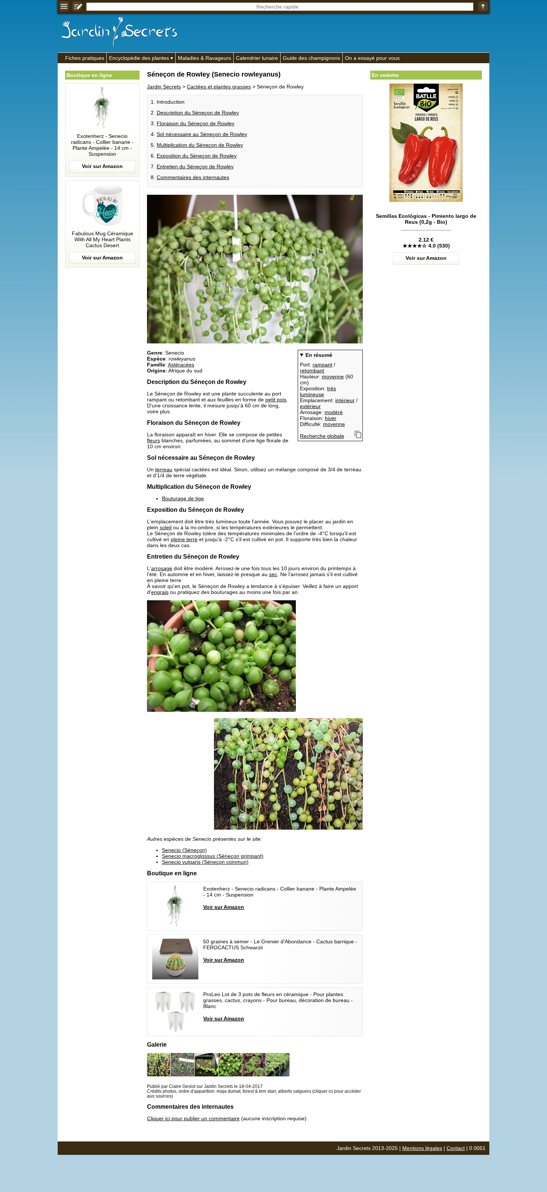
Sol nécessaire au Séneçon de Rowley (202, 134)
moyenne (333, 376)
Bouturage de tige (183, 498)
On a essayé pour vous (372, 58)
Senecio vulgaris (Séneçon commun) (205, 862)
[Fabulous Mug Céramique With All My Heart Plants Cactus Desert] (102, 224)
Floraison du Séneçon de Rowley (195, 123)
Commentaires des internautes (193, 177)
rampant (322, 365)
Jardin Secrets (164, 87)
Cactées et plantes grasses (219, 87)
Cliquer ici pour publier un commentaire (193, 1118)
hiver (330, 418)
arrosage (161, 568)
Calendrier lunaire (257, 58)
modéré (333, 412)
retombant (312, 371)
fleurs (153, 440)
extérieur (310, 406)
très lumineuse (318, 391)
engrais (160, 592)
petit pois (276, 400)
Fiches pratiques (84, 58)
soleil (166, 527)
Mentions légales (422, 1148)
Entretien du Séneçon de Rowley (195, 166)
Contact (456, 1148)
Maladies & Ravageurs (204, 58)
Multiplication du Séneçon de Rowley (200, 145)
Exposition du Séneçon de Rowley (197, 156)
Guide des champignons (311, 58)
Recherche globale (322, 436)
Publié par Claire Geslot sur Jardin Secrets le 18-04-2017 (205, 1086)
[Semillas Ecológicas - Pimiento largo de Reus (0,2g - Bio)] (426, 233)
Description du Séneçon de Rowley (198, 113)
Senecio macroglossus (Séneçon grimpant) (212, 856)
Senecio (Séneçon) (184, 850)
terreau (163, 469)
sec (273, 574)
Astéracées (181, 365)
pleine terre (184, 539)
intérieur (345, 400)
